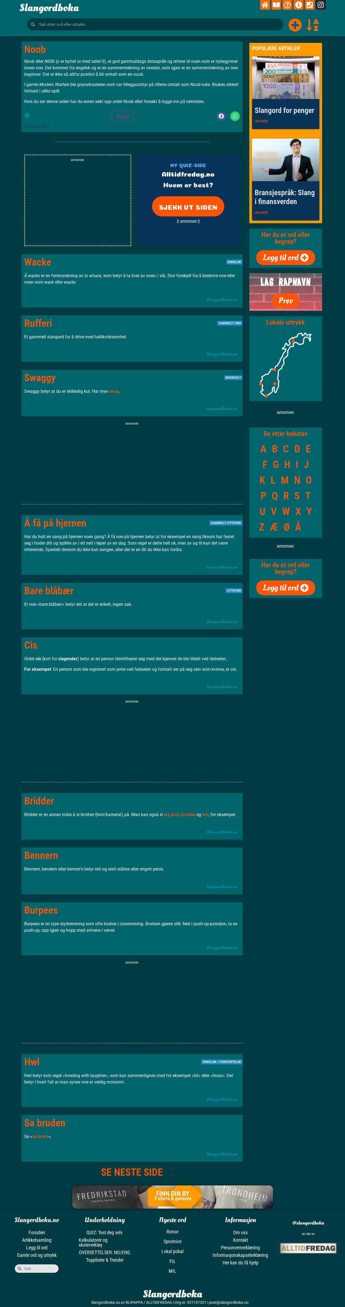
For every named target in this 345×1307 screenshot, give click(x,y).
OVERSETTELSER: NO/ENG (104, 1252)
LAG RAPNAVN (286, 281)
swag (114, 391)
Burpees (41, 910)
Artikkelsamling (36, 1240)
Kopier (122, 116)
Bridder (39, 801)
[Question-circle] (287, 5)
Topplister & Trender (104, 1260)
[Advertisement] (78, 205)
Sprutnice (172, 1241)
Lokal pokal (172, 1251)
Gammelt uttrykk (226, 523)
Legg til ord (36, 1247)
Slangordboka (49, 8)
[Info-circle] (298, 5)
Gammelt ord (230, 323)
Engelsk (234, 262)
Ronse (172, 1231)
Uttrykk (234, 591)
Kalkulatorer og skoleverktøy (93, 1242)
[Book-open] (276, 5)
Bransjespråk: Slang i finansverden (285, 197)
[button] (221, 116)
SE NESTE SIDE (132, 1172)
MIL (172, 1271)
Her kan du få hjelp (240, 1262)
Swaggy (40, 378)
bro (205, 814)
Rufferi (38, 323)
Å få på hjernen (55, 523)
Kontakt (240, 1240)
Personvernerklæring (240, 1247)
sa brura (40, 1136)
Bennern (41, 855)
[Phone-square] (310, 5)
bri (166, 814)
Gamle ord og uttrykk (37, 1255)
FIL (173, 1261)
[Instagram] (321, 5)
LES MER (261, 121)
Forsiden (37, 1232)
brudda (188, 814)
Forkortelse (230, 1062)
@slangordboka (308, 1223)
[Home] (265, 5)
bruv (175, 814)
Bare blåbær (49, 591)
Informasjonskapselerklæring (240, 1255)
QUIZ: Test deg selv (105, 1232)
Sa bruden (44, 1123)
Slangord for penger (284, 110)
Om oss (240, 1232)
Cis (30, 645)
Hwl (31, 1062)
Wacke (37, 262)
